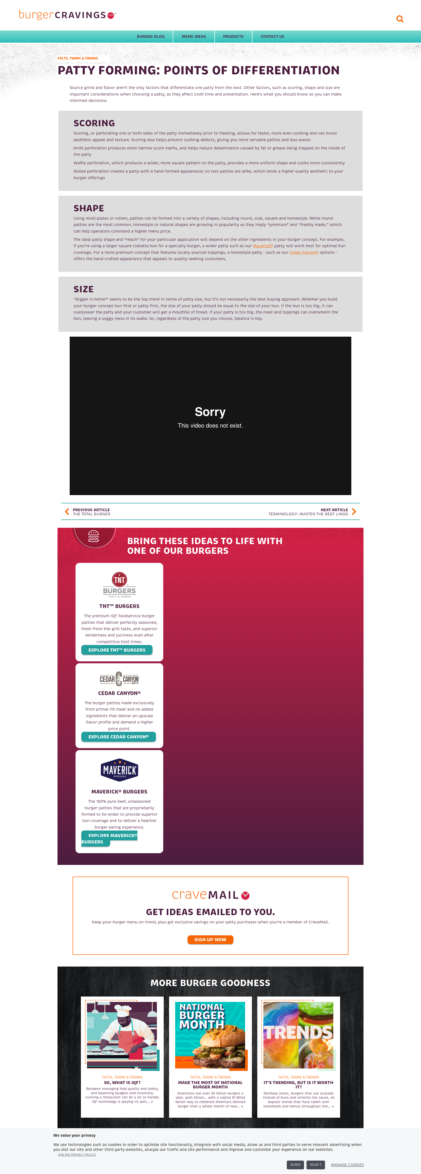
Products (233, 36)
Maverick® (263, 246)
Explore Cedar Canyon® (118, 737)
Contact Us (272, 36)
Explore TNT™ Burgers (116, 650)
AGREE (295, 1165)
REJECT (315, 1165)
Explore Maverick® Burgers (109, 838)
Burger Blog (150, 36)
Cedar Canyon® (303, 252)
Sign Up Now (210, 940)
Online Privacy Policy (77, 1155)
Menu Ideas (194, 36)
